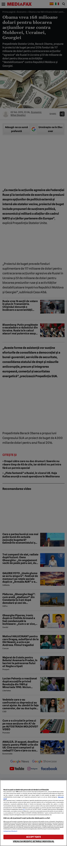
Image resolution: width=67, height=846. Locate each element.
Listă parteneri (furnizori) (10, 831)
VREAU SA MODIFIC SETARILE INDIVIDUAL (33, 841)
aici (24, 809)
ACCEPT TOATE (33, 837)
